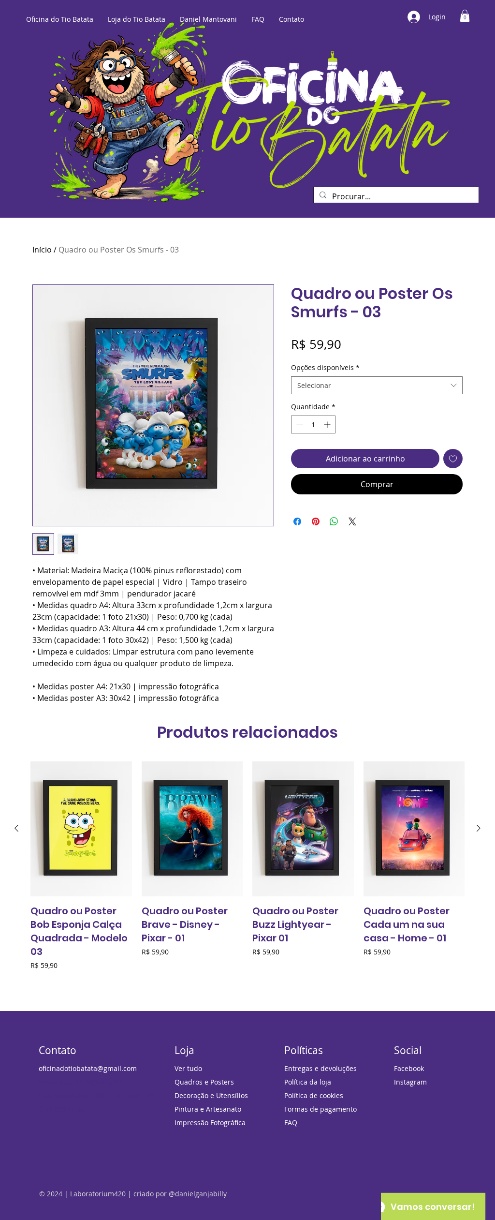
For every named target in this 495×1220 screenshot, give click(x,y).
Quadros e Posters (204, 1081)
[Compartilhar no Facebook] (297, 521)
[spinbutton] (313, 424)
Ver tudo (188, 1068)
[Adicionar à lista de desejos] (453, 458)
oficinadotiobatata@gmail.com (88, 1068)
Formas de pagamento (320, 1109)
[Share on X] (352, 521)
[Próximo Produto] (478, 828)
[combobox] (377, 385)
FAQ (290, 1122)
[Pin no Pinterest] (315, 521)
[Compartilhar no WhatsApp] (334, 521)
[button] (465, 16)
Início (42, 249)
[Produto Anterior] (16, 828)
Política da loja (307, 1081)
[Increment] (328, 424)
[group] (247, 872)
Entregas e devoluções (320, 1068)
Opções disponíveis (325, 367)
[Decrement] (298, 424)
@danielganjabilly (198, 1193)
